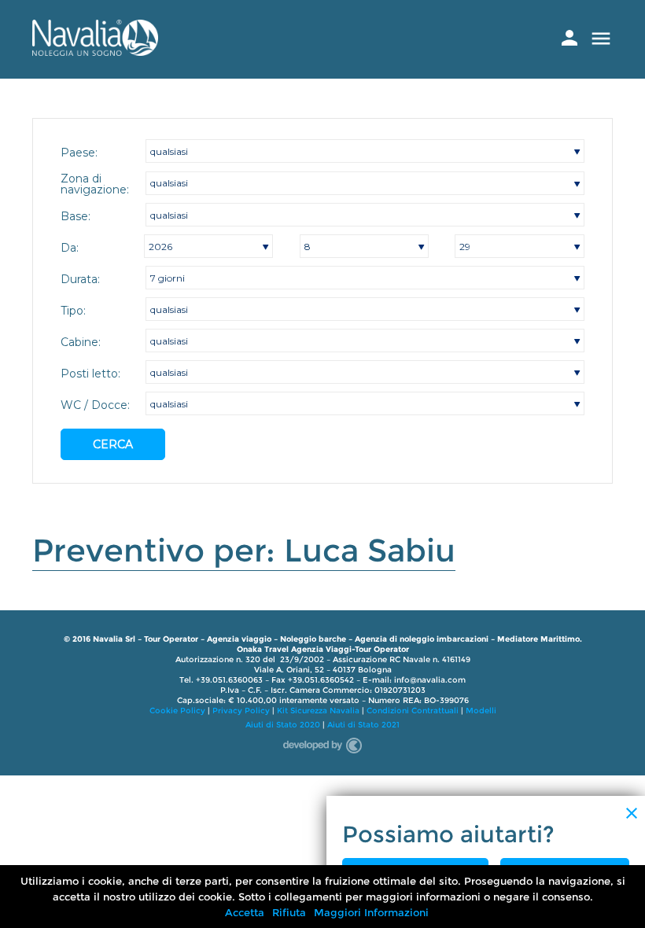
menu (601, 38)
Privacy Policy (241, 710)
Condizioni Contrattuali (413, 710)
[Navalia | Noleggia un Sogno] (95, 51)
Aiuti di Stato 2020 (282, 725)
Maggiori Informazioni (371, 912)
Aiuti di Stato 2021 (363, 725)
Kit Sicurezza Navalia (318, 710)
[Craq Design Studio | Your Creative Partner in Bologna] (322, 743)
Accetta (244, 912)
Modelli (481, 710)
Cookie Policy (177, 710)
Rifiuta (289, 912)
